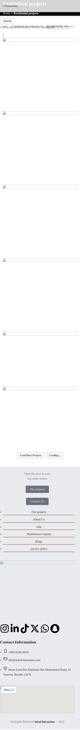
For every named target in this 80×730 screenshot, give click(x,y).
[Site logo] (10, 5)
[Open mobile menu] (75, 6)
